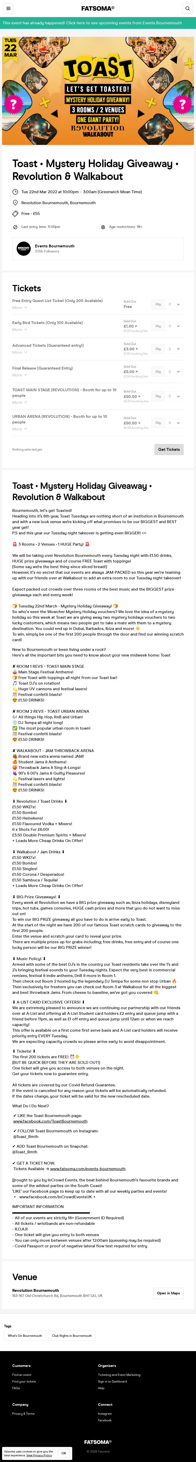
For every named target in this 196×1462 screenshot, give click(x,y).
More (17, 307)
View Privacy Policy (39, 1455)
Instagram (105, 1413)
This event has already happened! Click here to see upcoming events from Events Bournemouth (92, 22)
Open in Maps (168, 1293)
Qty (158, 304)
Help (101, 1388)
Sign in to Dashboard (112, 1381)
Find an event (21, 1375)
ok (64, 1453)
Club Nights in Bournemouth (72, 1336)
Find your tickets (24, 1381)
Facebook (105, 1420)
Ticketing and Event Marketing (119, 1375)
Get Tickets (169, 449)
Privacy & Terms (23, 1413)
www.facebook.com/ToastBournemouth (50, 1121)
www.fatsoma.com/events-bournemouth (88, 1168)
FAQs (16, 1388)
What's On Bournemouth (25, 1336)
